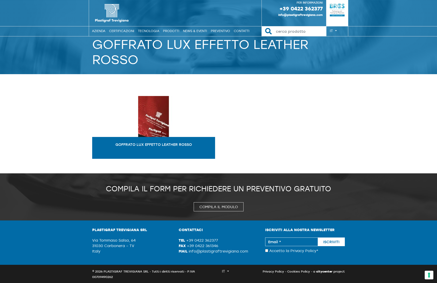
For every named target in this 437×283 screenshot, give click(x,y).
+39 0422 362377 (301, 8)
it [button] (332, 30)
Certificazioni (121, 31)
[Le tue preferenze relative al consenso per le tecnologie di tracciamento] (429, 275)
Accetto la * (293, 250)
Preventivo (220, 31)
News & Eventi (195, 31)
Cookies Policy (298, 271)
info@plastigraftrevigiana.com (300, 15)
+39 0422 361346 (202, 245)
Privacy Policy (303, 250)
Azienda (98, 31)
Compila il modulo (218, 206)
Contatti (241, 31)
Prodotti (171, 31)
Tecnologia (148, 31)
